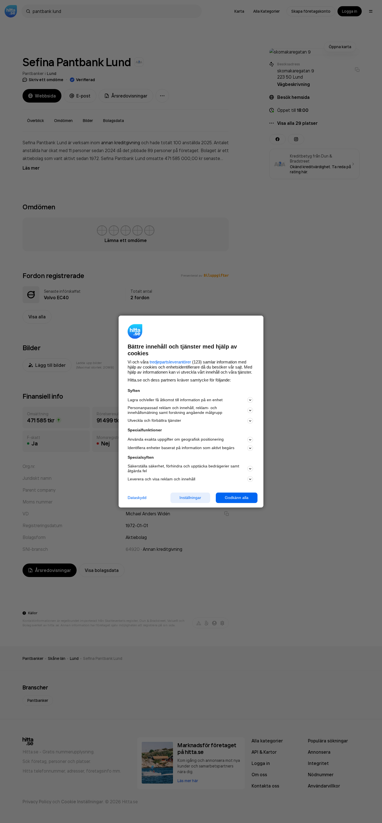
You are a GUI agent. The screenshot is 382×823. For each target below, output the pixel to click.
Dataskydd (137, 497)
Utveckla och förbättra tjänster (154, 420)
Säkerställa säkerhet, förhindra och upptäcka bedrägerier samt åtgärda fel (183, 468)
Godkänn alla (236, 497)
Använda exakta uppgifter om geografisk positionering (176, 439)
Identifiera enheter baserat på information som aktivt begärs (181, 448)
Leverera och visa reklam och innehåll (161, 479)
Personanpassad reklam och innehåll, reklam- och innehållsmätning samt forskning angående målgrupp (175, 410)
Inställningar (190, 497)
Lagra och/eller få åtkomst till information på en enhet (175, 400)
